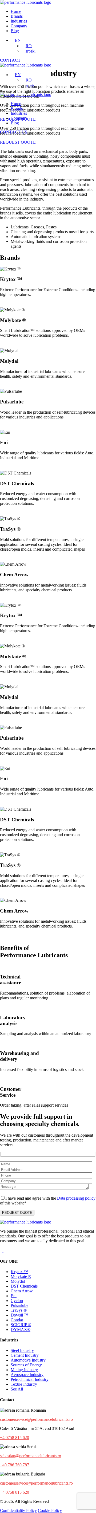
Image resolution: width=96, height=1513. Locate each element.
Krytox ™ (19, 1271)
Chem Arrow (22, 1291)
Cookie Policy (50, 1510)
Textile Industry (24, 1384)
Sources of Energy (26, 1365)
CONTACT (10, 60)
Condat (17, 1320)
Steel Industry (22, 1350)
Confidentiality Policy (18, 1510)
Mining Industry (24, 1369)
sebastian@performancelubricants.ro (30, 1455)
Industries (19, 21)
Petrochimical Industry (30, 1379)
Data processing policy (76, 1198)
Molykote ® (21, 1276)
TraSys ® (19, 1310)
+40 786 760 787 (14, 1465)
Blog (15, 30)
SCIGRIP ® (21, 1324)
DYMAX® (20, 1329)
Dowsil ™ (19, 1315)
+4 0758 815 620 (14, 1437)
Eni (14, 1295)
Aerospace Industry (27, 1374)
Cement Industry (25, 1355)
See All (17, 1389)
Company (19, 26)
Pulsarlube (19, 1305)
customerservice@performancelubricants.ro (36, 1419)
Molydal (18, 1281)
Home (16, 11)
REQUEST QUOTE (18, 142)
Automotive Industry (28, 1360)
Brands (17, 16)
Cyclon (17, 1300)
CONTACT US (13, 132)
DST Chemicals (24, 1286)
